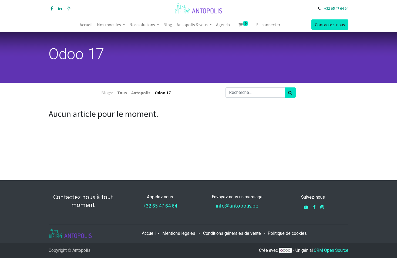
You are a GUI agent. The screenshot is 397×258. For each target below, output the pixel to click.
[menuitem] (86, 24)
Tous (122, 92)
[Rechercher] (290, 92)
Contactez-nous (330, 24)
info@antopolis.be (237, 205)
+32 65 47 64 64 (336, 8)
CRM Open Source (331, 250)
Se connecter (268, 24)
